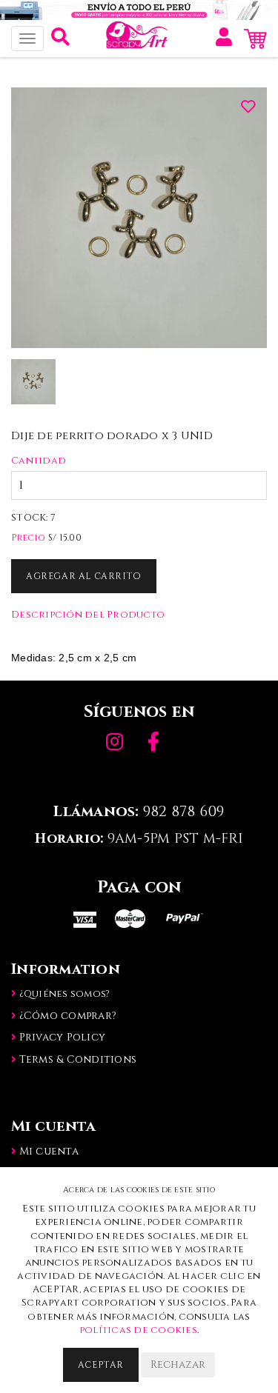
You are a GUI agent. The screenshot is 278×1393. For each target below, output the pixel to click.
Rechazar (177, 1364)
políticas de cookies (138, 1330)
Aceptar (101, 1365)
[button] (60, 40)
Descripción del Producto (88, 614)
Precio (28, 538)
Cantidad (38, 460)
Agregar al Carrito (84, 576)
